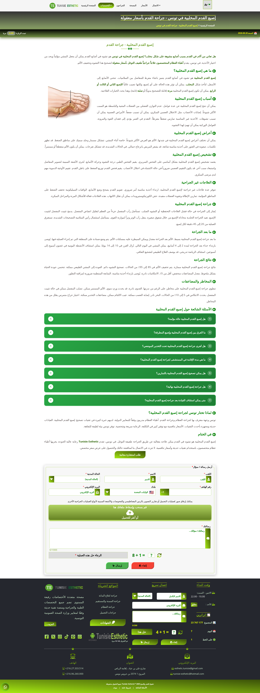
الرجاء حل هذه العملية (88, 555)
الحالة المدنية (92, 473)
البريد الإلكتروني (91, 486)
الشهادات (105, 622)
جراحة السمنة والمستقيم (108, 601)
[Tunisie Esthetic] (64, 587)
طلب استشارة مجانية (130, 454)
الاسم (152, 473)
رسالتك (205, 526)
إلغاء (144, 565)
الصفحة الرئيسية (207, 25)
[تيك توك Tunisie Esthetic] (67, 637)
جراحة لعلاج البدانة (108, 595)
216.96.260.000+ (74, 673)
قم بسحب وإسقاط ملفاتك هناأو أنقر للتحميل (130, 512)
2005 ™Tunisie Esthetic (131, 684)
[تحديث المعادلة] (158, 555)
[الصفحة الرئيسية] (64, 9)
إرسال (119, 565)
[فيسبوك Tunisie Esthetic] (47, 637)
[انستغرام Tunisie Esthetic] (61, 637)
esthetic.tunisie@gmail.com (189, 668)
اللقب (207, 473)
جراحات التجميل (108, 612)
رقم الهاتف (205, 486)
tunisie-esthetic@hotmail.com (188, 673)
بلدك (153, 486)
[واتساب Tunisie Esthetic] (80, 637)
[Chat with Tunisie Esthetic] (5, 687)
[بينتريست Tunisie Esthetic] (74, 637)
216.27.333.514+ (74, 668)
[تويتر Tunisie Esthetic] (54, 637)
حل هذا (142, 632)
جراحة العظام (108, 606)
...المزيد (50, 624)
